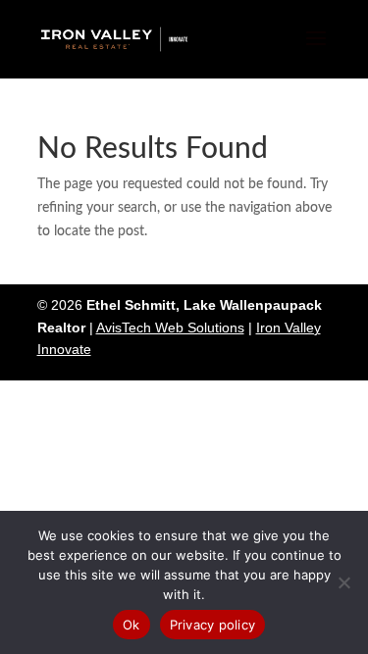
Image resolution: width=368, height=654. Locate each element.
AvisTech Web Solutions (170, 327)
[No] (343, 582)
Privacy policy (213, 624)
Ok (131, 624)
